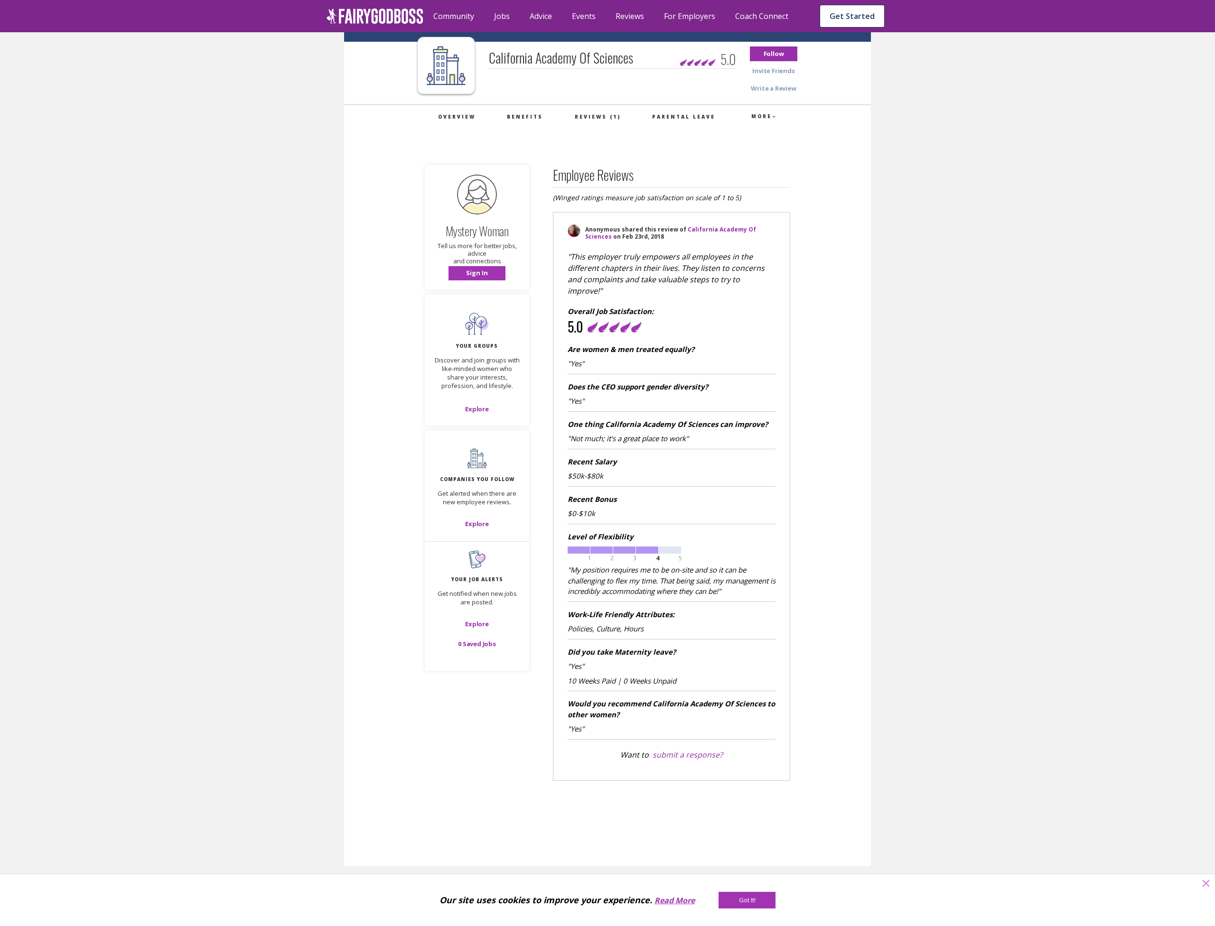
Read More (674, 900)
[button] (773, 53)
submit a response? (688, 755)
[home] (375, 16)
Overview (457, 116)
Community (453, 16)
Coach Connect (761, 16)
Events (584, 16)
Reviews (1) (598, 116)
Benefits (525, 116)
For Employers (689, 16)
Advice (541, 16)
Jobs (502, 16)
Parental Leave (683, 116)
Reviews (630, 16)
